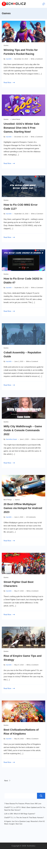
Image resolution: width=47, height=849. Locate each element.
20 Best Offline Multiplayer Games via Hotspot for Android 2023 (23, 508)
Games (6, 45)
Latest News (16, 119)
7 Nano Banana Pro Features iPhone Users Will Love (22, 803)
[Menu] (43, 4)
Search (41, 796)
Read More (7, 82)
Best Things (8, 500)
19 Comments (31, 517)
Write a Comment (37, 59)
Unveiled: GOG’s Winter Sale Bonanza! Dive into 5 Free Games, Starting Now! (21, 127)
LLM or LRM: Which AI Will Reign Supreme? (19, 814)
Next (6, 781)
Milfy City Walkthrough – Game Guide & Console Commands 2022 (23, 430)
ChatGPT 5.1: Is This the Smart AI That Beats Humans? (24, 817)
